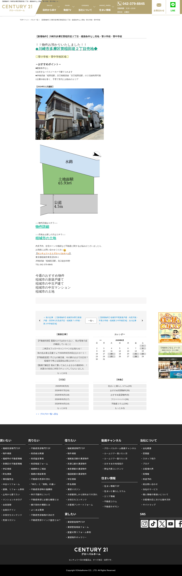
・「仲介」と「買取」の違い (42, 484)
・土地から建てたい (10, 494)
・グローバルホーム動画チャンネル (119, 448)
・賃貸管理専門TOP (75, 521)
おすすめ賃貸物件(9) (120, 395)
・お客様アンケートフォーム (79, 504)
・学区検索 (6, 468)
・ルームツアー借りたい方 (115, 458)
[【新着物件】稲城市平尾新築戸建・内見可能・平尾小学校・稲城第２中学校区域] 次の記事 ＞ (118, 320)
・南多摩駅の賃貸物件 (76, 468)
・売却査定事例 (36, 458)
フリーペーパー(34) (120, 399)
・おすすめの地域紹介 (112, 463)
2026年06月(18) (62, 395)
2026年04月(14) (62, 404)
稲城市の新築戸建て (50, 279)
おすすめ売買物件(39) (120, 390)
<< (101, 340)
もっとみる (62, 373)
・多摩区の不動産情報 (11, 463)
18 (111, 354)
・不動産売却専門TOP (39, 448)
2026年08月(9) (62, 386)
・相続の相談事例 (37, 473)
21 (136, 354)
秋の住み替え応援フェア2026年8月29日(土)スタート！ (62, 353)
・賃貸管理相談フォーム (77, 527)
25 (111, 357)
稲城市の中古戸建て (50, 283)
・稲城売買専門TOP (10, 448)
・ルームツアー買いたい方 (115, 453)
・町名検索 (6, 473)
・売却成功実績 (36, 453)
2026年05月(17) (62, 399)
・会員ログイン (8, 509)
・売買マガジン (8, 520)
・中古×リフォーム (10, 484)
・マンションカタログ (11, 499)
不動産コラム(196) (119, 404)
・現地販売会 (7, 479)
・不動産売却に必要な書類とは (44, 499)
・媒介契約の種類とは (39, 504)
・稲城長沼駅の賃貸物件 (77, 458)
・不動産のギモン (110, 506)
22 (143, 354)
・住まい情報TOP (110, 486)
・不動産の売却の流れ (39, 479)
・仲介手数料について (39, 494)
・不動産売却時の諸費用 (40, 489)
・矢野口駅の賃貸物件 (76, 463)
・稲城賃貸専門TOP (75, 448)
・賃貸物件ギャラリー (76, 537)
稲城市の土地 (45, 291)
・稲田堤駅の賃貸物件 (76, 473)
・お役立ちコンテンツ (11, 514)
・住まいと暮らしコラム (114, 491)
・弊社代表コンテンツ (112, 468)
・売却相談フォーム (38, 463)
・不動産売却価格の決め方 (41, 514)
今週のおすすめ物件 (50, 275)
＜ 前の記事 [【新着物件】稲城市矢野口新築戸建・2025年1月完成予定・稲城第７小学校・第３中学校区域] (62, 320)
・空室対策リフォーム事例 (78, 532)
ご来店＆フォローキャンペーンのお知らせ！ (62, 348)
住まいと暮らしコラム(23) (120, 386)
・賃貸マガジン (72, 489)
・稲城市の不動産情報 (11, 458)
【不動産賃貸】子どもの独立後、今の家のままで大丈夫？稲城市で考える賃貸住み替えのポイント (62, 359)
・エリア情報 (108, 496)
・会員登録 (6, 504)
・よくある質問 (36, 509)
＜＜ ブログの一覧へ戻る (47, 414)
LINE (173, 10)
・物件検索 (6, 453)
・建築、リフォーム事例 (12, 489)
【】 (53, 253)
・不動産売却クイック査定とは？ (45, 520)
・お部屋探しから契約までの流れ (81, 494)
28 (136, 357)
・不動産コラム (109, 501)
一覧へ (91, 321)
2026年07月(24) (62, 390)
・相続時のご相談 (37, 468)
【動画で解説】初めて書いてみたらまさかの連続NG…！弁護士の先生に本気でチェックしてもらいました (62, 367)
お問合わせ (159, 10)
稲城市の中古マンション (53, 287)
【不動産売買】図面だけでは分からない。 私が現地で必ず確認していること (62, 342)
